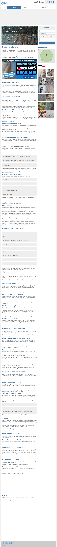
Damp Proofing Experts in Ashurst (8, 542)
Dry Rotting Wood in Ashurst (7, 544)
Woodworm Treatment (43, 7)
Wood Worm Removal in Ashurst (8, 545)
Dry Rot (25, 7)
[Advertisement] (28, 17)
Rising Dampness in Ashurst (7, 543)
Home (4, 7)
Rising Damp (14, 7)
